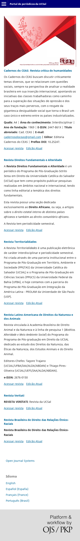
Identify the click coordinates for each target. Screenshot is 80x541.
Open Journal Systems (20, 461)
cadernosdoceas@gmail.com (22, 137)
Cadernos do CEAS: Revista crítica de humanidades (38, 70)
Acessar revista (13, 148)
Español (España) (17, 489)
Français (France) (17, 495)
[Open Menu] (4, 4)
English (11, 483)
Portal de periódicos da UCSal (28, 4)
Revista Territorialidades (20, 242)
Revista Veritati (14, 395)
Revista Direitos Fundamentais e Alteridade (33, 160)
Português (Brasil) (17, 500)
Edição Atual (34, 148)
